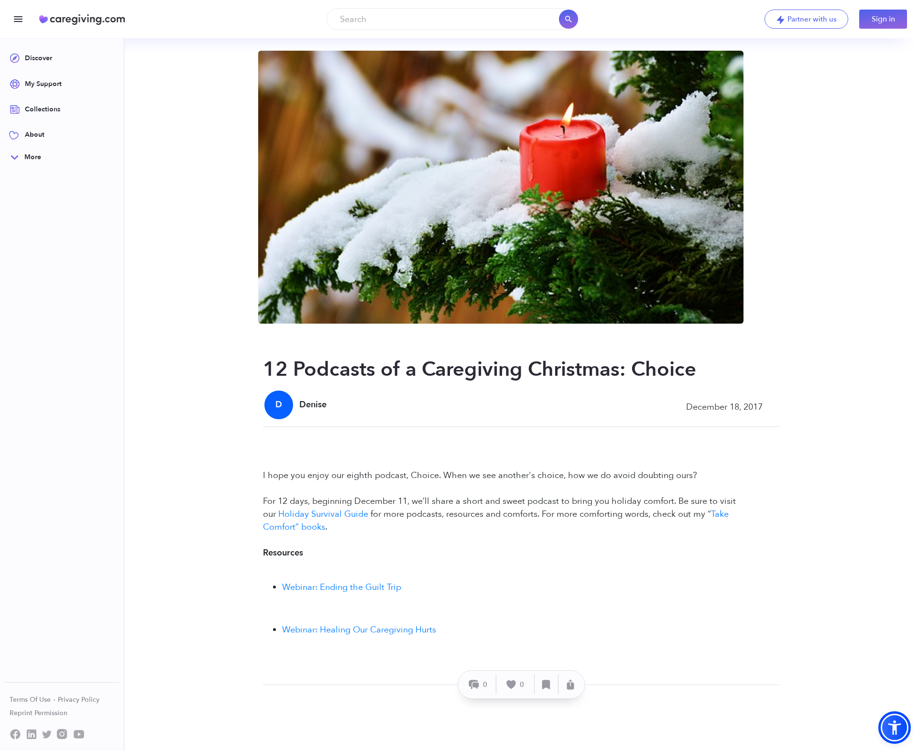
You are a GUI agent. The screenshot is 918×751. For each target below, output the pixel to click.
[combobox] (453, 19)
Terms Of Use (31, 699)
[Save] (546, 684)
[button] (894, 727)
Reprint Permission (38, 713)
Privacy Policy (78, 699)
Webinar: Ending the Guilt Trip (341, 587)
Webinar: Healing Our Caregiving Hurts (359, 630)
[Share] (570, 684)
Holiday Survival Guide (323, 514)
